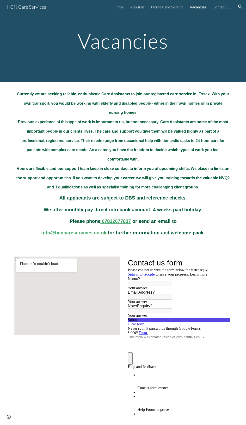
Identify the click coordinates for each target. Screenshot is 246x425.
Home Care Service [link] (167, 7)
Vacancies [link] (198, 7)
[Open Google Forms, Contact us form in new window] (222, 263)
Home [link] (118, 7)
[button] (240, 7)
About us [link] (137, 7)
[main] (122, 41)
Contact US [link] (222, 7)
